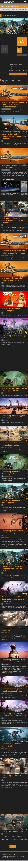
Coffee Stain (15, 66)
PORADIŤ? (21, 9)
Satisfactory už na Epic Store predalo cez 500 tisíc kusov (12, 690)
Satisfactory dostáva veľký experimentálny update (12, 279)
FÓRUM (23, 6)
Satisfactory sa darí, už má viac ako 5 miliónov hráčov (13, 444)
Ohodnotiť (22, 54)
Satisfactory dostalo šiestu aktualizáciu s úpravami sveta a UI (14, 532)
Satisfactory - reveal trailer (12, 831)
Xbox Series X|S (6, 109)
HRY (15, 6)
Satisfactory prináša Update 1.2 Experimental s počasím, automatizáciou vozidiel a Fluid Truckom (14, 135)
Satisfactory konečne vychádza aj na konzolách (13, 166)
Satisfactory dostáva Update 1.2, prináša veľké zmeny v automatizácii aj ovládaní (14, 104)
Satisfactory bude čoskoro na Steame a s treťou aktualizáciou (14, 660)
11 (27, 469)
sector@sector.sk (15, 857)
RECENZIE (8, 6)
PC (2, 109)
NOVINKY (3, 6)
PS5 (10, 109)
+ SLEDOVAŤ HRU (18, 74)
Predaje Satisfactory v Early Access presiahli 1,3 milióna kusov (12, 568)
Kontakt (17, 854)
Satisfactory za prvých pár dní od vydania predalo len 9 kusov (13, 714)
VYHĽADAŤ (5, 9)
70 (27, 711)
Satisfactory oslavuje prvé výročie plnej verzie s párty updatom (12, 220)
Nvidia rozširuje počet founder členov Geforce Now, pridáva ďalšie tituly (13, 599)
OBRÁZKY (3, 82)
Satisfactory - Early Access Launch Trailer (11, 745)
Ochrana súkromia (6, 854)
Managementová (18, 64)
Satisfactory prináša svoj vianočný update (11, 309)
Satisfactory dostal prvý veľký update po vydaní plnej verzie (13, 252)
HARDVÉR (19, 6)
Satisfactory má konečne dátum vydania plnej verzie (14, 389)
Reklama (13, 854)
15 (27, 413)
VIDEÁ (12, 6)
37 (27, 686)
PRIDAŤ (13, 9)
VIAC (13, 846)
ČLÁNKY (13, 80)
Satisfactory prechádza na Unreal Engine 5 (12, 472)
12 (27, 498)
